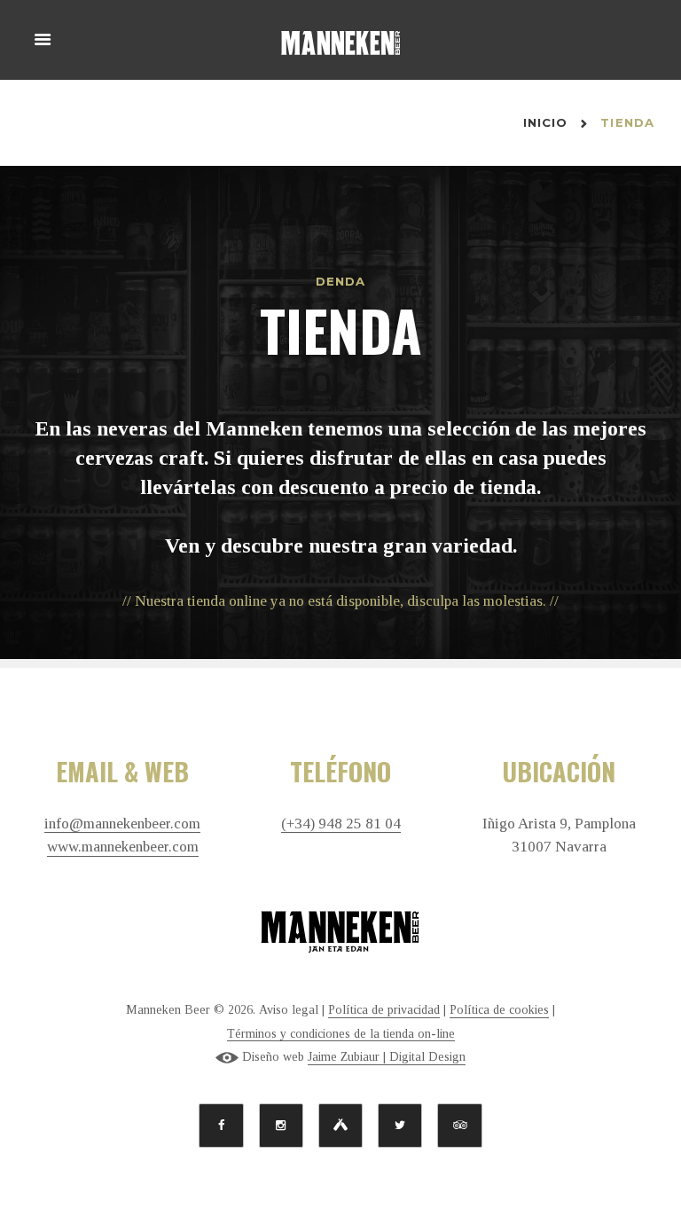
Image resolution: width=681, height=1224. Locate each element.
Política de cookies (499, 1009)
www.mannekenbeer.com (123, 847)
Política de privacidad (384, 1009)
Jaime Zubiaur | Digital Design (387, 1056)
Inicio (545, 122)
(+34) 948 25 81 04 (341, 824)
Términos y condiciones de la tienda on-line (341, 1033)
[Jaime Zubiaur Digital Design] (227, 1057)
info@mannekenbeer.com (122, 824)
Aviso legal (288, 1009)
